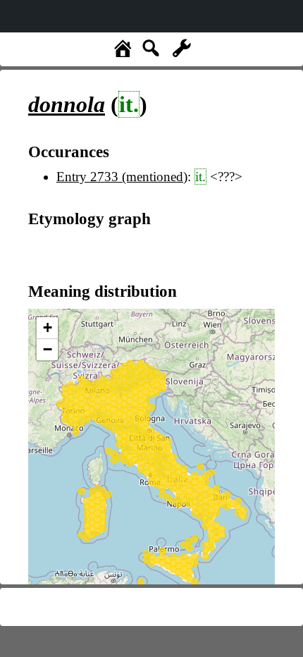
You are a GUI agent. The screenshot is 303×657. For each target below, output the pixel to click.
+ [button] (47, 327)
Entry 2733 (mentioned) (121, 176)
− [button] (47, 349)
